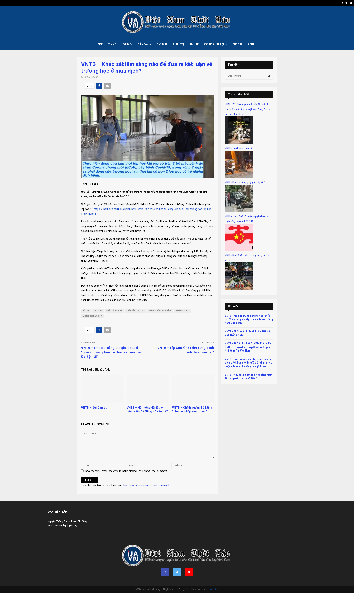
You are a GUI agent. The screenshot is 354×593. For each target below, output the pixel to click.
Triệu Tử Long (182, 311)
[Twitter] (177, 572)
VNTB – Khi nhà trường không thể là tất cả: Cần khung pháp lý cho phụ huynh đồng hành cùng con (249, 319)
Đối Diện (127, 44)
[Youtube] (189, 572)
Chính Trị (178, 44)
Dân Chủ (162, 44)
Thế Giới (237, 44)
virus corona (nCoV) (93, 316)
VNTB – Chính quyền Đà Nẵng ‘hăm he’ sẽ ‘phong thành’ (192, 409)
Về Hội (251, 44)
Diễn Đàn (143, 44)
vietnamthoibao (212, 589)
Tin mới (112, 44)
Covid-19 (98, 311)
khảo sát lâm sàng (135, 311)
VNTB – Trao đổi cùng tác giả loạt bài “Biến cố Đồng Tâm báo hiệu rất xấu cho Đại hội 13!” (111, 352)
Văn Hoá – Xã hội (214, 44)
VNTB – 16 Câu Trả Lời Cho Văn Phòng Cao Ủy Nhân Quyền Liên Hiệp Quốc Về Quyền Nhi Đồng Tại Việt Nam (248, 347)
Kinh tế (194, 44)
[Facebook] (165, 572)
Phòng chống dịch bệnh (160, 311)
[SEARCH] (269, 76)
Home (99, 44)
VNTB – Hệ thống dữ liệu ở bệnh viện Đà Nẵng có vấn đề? (147, 409)
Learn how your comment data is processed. (146, 485)
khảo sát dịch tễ (114, 311)
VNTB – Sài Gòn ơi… (94, 407)
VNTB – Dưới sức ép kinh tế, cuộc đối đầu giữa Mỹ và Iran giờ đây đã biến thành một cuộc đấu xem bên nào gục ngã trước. (248, 363)
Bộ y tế (86, 311)
